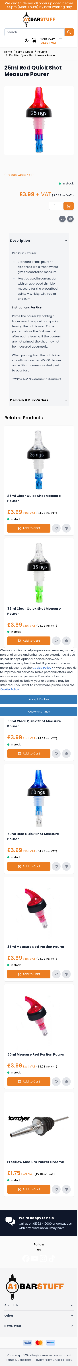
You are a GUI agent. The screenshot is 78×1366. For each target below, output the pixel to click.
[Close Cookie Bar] (71, 652)
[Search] (69, 32)
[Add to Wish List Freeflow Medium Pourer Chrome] (53, 1177)
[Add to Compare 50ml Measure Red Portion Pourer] (63, 1072)
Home (8, 52)
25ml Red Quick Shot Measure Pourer (32, 55)
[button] (37, 1294)
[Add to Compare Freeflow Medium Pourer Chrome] (63, 1177)
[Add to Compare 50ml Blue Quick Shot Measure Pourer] (63, 863)
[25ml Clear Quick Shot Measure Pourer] (37, 466)
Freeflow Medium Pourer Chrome (35, 1150)
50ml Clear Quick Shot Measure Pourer (34, 723)
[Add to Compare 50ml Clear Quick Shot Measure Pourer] (63, 753)
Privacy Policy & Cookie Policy (24, 1353)
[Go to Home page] (39, 20)
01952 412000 (42, 1212)
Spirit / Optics (24, 52)
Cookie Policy (41, 668)
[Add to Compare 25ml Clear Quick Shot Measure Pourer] (63, 533)
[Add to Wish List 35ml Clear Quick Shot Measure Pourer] (53, 642)
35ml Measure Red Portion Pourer (36, 940)
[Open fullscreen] (39, 120)
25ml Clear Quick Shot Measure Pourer (34, 503)
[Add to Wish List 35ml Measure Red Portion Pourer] (53, 968)
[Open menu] (60, 40)
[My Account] (27, 40)
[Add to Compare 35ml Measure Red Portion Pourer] (63, 968)
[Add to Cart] (68, 206)
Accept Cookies (38, 699)
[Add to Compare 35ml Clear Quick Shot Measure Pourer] (63, 642)
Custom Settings (37, 711)
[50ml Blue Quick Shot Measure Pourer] (37, 796)
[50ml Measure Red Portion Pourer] (37, 1011)
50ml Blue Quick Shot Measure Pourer (33, 833)
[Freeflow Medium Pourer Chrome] (37, 1116)
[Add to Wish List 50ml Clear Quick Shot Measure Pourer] (53, 753)
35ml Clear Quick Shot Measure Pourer (34, 613)
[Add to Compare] (70, 219)
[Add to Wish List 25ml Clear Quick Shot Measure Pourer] (53, 533)
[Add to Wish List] (62, 219)
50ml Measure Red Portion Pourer (36, 1045)
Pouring (42, 52)
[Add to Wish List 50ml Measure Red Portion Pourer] (53, 1072)
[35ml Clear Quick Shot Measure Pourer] (37, 576)
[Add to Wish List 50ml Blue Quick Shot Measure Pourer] (53, 863)
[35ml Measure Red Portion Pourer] (37, 906)
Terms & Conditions (18, 1348)
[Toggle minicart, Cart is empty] (34, 40)
